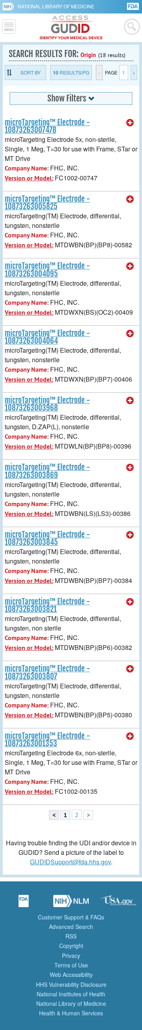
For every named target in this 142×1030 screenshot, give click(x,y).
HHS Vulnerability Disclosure (71, 984)
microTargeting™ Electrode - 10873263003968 (47, 404)
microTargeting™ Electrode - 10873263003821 (47, 605)
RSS (71, 936)
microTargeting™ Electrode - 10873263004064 (47, 337)
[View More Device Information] (130, 123)
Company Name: (27, 168)
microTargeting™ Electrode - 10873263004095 (47, 269)
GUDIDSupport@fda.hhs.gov (70, 861)
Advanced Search (71, 927)
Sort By (31, 72)
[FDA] (133, 5)
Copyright (71, 946)
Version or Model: (29, 178)
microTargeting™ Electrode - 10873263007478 (47, 126)
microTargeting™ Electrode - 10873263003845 (47, 538)
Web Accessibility (71, 974)
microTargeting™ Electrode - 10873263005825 (47, 202)
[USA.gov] (118, 903)
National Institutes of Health (71, 994)
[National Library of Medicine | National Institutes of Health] (71, 903)
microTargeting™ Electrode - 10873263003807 (47, 672)
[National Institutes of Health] (10, 6)
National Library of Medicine (56, 6)
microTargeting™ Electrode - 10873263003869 (47, 471)
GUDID (71, 27)
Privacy (71, 955)
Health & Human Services (71, 1013)
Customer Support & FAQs (71, 917)
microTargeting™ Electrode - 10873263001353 (47, 739)
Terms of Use (71, 965)
